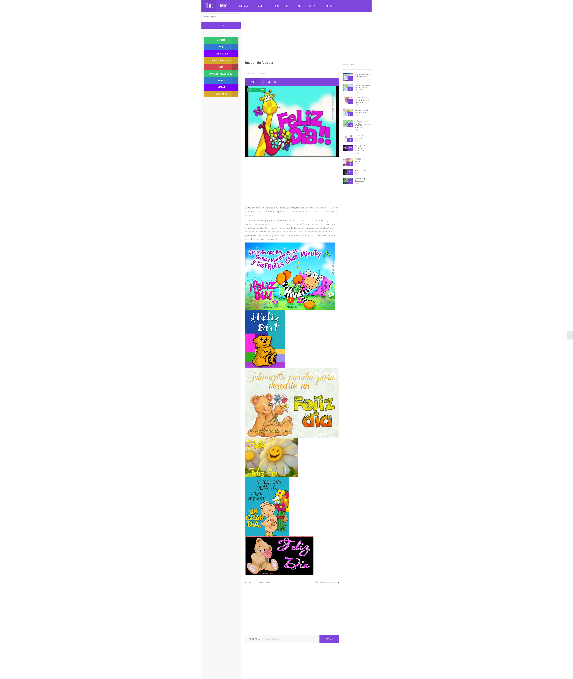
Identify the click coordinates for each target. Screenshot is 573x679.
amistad (221, 40)
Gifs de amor (361, 170)
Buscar (221, 25)
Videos (329, 6)
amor (221, 47)
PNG (299, 6)
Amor (260, 6)
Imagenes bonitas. (359, 160)
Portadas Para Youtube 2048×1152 (361, 148)
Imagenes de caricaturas (327, 582)
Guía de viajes (243, 6)
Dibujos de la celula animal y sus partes (362, 100)
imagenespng (259, 90)
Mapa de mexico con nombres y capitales (362, 87)
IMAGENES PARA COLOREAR (221, 74)
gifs (250, 90)
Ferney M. (263, 73)
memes (221, 80)
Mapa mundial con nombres (361, 111)
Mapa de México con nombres (362, 75)
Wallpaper (313, 6)
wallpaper (221, 94)
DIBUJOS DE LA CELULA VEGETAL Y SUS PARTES (362, 124)
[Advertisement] (308, 36)
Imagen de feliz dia (259, 62)
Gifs (288, 6)
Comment (329, 639)
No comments (256, 639)
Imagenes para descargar (362, 179)
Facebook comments (272, 639)
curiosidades (221, 53)
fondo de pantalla (221, 60)
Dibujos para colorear (360, 136)
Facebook (274, 6)
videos (221, 87)
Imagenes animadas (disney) (259, 582)
